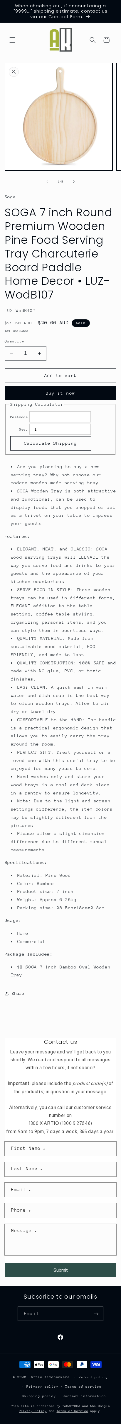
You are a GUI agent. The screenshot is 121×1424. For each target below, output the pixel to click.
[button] (12, 40)
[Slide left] (47, 181)
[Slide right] (73, 181)
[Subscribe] (96, 1314)
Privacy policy (42, 1387)
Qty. (23, 430)
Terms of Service (72, 1411)
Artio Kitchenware (50, 1377)
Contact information (84, 1396)
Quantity (14, 341)
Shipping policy (39, 1396)
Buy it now (60, 392)
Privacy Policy (33, 1411)
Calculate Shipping (50, 443)
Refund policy (93, 1377)
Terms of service (83, 1387)
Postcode (19, 417)
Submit (60, 1270)
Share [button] (18, 993)
